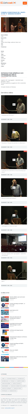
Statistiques (4, 390)
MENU (25, 3)
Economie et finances (11, 378)
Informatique (21, 378)
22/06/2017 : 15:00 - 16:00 (7, 285)
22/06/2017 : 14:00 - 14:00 (7, 230)
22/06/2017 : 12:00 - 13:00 (7, 202)
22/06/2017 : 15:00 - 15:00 (7, 257)
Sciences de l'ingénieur (6, 388)
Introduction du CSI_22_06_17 (8, 115)
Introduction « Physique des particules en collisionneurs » (14, 143)
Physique (12, 381)
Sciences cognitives (17, 383)
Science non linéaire (6, 383)
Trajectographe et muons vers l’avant (9, 226)
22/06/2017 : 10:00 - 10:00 (7, 119)
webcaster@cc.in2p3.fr (9, 408)
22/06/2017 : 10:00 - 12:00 (7, 174)
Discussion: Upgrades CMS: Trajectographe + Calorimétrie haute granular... (14, 254)
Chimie (3, 378)
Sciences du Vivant (17, 388)
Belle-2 (3, 281)
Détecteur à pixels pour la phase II (9, 198)
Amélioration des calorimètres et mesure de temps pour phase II (14, 171)
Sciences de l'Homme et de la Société (18, 386)
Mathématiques (5, 381)
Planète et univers (20, 381)
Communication (12, 390)
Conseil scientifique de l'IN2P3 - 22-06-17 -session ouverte (13, 13)
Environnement (5, 386)
